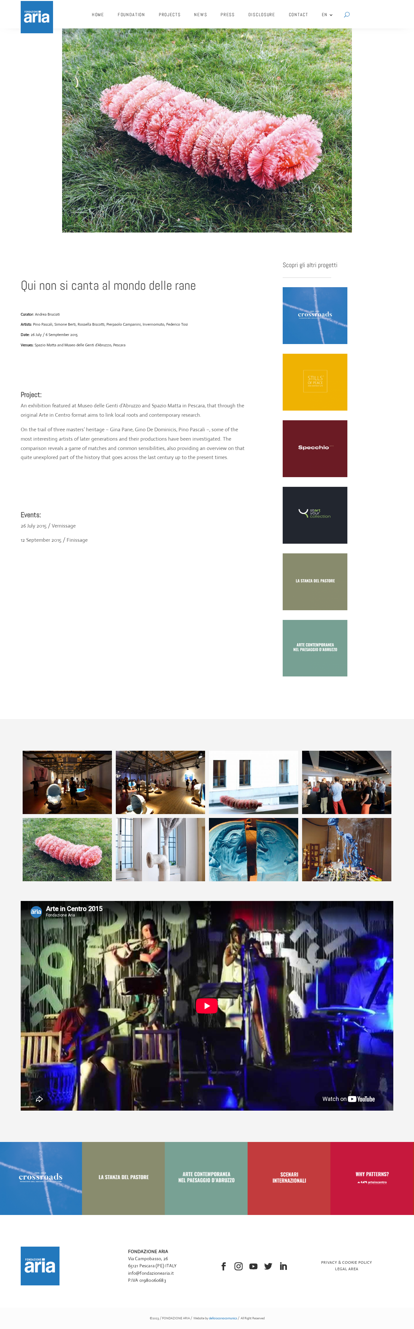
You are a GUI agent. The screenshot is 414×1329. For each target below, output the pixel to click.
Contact (298, 14)
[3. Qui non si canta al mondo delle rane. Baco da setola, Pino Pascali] (253, 814)
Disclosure (261, 14)
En (325, 14)
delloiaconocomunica (223, 1318)
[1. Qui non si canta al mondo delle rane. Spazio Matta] (67, 814)
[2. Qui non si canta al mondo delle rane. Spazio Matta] (160, 814)
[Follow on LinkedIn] (283, 1267)
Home (98, 14)
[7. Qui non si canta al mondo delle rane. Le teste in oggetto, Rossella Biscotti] (253, 881)
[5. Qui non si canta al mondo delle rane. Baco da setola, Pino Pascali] (67, 881)
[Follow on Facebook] (224, 1267)
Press (228, 14)
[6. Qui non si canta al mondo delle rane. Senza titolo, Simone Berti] (160, 881)
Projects (170, 14)
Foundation (131, 14)
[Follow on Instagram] (239, 1267)
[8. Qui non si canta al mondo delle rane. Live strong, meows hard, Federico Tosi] (346, 881)
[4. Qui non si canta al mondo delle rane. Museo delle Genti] (346, 814)
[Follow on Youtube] (253, 1267)
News (200, 14)
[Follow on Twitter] (268, 1267)
